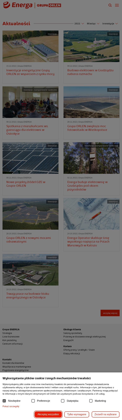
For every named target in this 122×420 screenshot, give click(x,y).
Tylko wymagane (76, 414)
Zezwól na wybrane (106, 414)
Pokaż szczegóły (11, 406)
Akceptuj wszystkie (48, 414)
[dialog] (61, 210)
